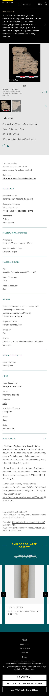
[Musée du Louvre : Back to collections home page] (24, 4)
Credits (24, 657)
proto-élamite (8, 428)
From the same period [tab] (25, 555)
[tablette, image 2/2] (16, 106)
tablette (15, 395)
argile (5, 403)
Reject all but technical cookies (24, 683)
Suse (5, 420)
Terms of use (25, 648)
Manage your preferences (24, 690)
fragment (7, 395)
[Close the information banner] (45, 24)
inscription (7, 411)
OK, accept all (24, 677)
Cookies (24, 653)
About (24, 640)
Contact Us (24, 644)
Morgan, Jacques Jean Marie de (17, 313)
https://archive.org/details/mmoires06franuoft (23, 497)
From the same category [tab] (25, 558)
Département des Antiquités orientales (19, 178)
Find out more (29, 669)
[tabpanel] (24, 594)
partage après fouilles (12, 386)
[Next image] (45, 106)
